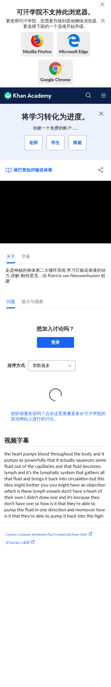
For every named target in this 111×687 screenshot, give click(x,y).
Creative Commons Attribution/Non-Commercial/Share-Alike (46, 527)
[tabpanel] (55, 273)
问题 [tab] (10, 302)
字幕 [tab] (26, 256)
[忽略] (102, 4)
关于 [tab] (10, 256)
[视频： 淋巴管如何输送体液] (55, 212)
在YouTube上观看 (17, 535)
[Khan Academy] (25, 96)
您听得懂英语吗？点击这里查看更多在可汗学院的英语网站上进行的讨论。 (58, 409)
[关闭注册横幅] (101, 113)
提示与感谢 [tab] (32, 302)
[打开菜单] (103, 95)
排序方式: (17, 365)
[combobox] (51, 365)
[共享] (101, 170)
